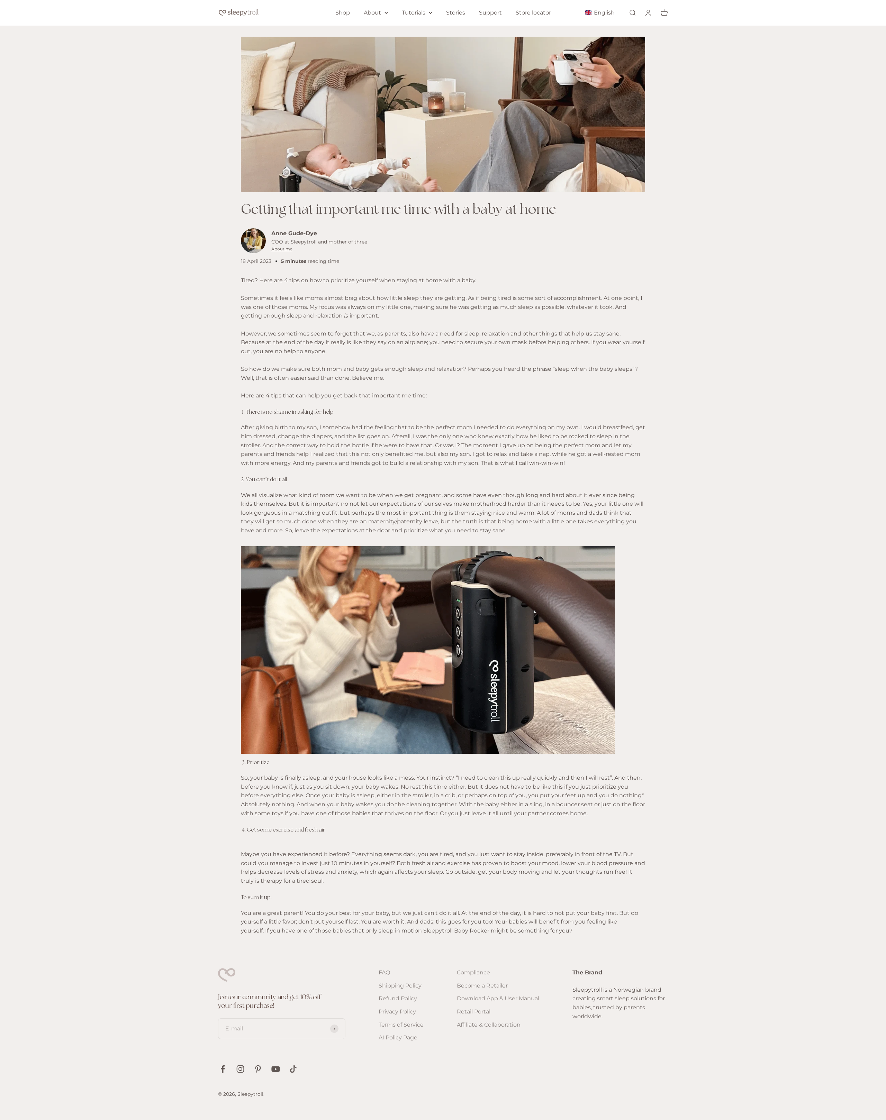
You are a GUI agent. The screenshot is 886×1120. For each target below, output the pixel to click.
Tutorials (413, 12)
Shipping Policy (400, 985)
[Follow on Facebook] (222, 1069)
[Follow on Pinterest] (258, 1069)
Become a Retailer (482, 985)
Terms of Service (401, 1024)
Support (490, 12)
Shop (342, 12)
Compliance (473, 972)
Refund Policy (398, 998)
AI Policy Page (398, 1037)
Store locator (533, 12)
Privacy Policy (397, 1011)
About (372, 12)
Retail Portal (473, 1011)
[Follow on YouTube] (275, 1069)
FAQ (384, 972)
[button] (601, 12)
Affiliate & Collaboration (489, 1024)
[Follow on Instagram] (240, 1069)
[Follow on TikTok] (293, 1069)
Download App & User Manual (498, 998)
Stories (455, 12)
